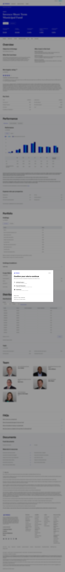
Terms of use (16, 297)
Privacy (19, 297)
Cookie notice (23, 297)
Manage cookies (16, 295)
